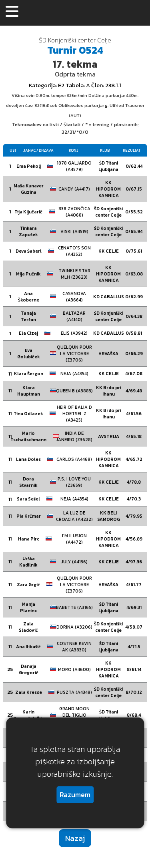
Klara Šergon (28, 373)
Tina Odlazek (28, 413)
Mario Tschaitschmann (28, 436)
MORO (74, 669)
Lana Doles (28, 459)
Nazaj (75, 838)
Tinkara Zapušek (28, 231)
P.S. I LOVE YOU (74, 482)
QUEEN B (74, 391)
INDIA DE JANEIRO (74, 436)
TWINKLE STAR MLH (74, 273)
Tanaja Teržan (28, 316)
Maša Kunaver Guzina (29, 189)
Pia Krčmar (28, 516)
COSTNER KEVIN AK (74, 646)
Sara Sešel (28, 499)
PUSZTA (74, 692)
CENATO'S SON (74, 251)
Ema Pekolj (28, 166)
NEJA (74, 373)
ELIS (74, 333)
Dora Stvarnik (28, 482)
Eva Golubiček (28, 353)
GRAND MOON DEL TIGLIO (74, 715)
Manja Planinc (28, 607)
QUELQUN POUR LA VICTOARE (74, 353)
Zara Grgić (28, 584)
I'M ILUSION (74, 538)
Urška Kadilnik (28, 561)
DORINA (74, 627)
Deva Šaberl (29, 251)
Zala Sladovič (28, 627)
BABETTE (74, 607)
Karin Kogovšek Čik (28, 715)
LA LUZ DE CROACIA (74, 516)
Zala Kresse (28, 692)
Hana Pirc (28, 539)
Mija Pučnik (28, 274)
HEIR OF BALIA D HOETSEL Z (74, 413)
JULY (74, 562)
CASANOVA (74, 296)
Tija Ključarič (28, 212)
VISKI (74, 231)
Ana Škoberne (28, 296)
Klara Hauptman (28, 390)
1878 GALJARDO (74, 166)
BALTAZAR (74, 316)
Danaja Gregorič (28, 669)
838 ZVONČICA (74, 211)
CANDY (74, 189)
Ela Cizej (28, 333)
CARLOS (74, 459)
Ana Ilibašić (28, 646)
